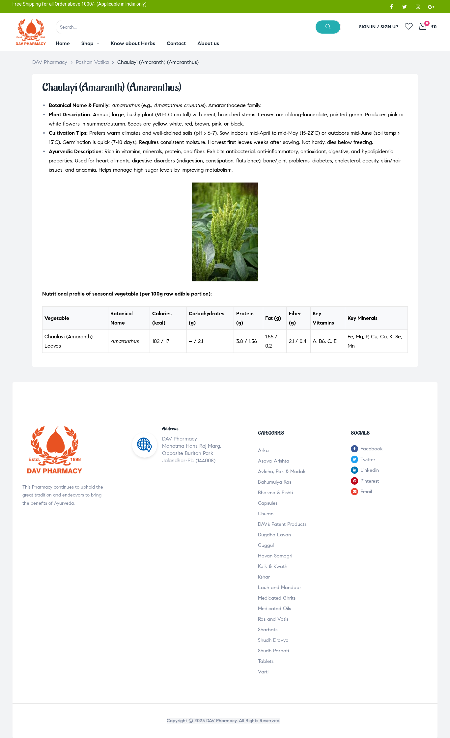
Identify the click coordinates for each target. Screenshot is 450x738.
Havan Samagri (275, 556)
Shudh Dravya (273, 640)
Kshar (264, 577)
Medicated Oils (274, 608)
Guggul (266, 545)
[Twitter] (404, 6)
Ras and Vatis (273, 619)
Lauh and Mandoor (279, 587)
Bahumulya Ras (274, 482)
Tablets (265, 661)
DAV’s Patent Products (282, 524)
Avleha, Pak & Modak (282, 471)
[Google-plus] (430, 6)
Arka (263, 450)
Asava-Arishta (273, 461)
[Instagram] (417, 6)
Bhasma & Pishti (275, 493)
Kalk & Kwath (272, 566)
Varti (263, 672)
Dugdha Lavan (274, 535)
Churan (265, 514)
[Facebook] (391, 6)
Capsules (267, 503)
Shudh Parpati (273, 651)
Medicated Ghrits (276, 598)
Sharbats (267, 630)
